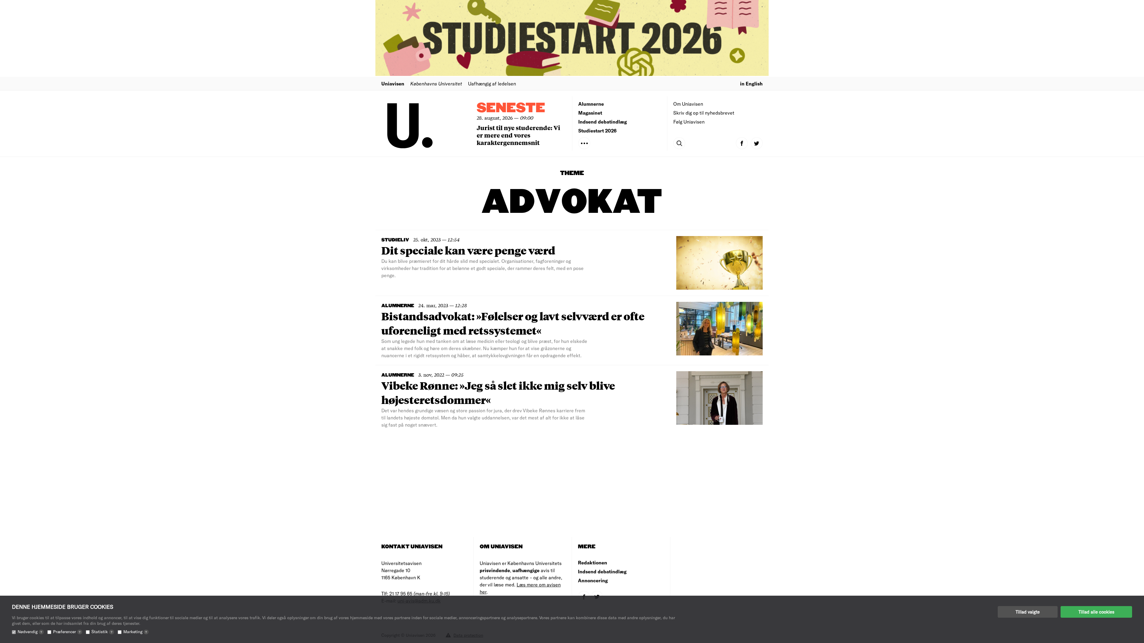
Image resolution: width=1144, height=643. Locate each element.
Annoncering (593, 580)
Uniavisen (392, 83)
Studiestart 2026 (597, 130)
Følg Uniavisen (689, 121)
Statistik (101, 631)
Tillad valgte (1028, 611)
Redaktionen (592, 562)
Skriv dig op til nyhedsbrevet (703, 113)
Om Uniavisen (688, 104)
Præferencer (66, 631)
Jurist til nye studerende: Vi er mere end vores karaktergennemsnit (518, 135)
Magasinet (590, 113)
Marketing (135, 631)
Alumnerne (591, 104)
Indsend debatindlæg (602, 121)
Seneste (511, 108)
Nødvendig (30, 631)
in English (751, 83)
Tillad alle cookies (1096, 611)
